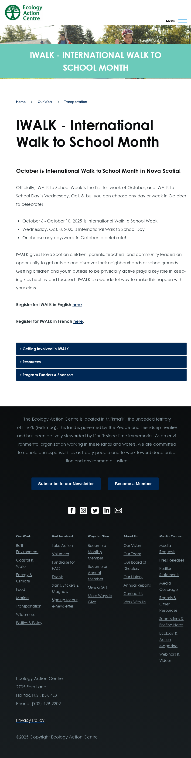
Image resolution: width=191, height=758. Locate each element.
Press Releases (171, 560)
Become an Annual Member (98, 572)
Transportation (75, 102)
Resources (32, 361)
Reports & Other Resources (168, 604)
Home (21, 102)
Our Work (45, 102)
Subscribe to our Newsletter (66, 483)
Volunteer (60, 554)
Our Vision (132, 545)
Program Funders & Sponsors (48, 374)
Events (57, 577)
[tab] (101, 349)
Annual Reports (137, 585)
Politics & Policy (29, 623)
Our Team (132, 554)
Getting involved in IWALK (46, 348)
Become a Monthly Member (97, 551)
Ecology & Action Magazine (168, 639)
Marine (22, 597)
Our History (133, 577)
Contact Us (133, 593)
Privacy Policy (30, 720)
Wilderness (25, 614)
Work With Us (134, 602)
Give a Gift (97, 587)
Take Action (62, 545)
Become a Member (133, 483)
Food (20, 589)
